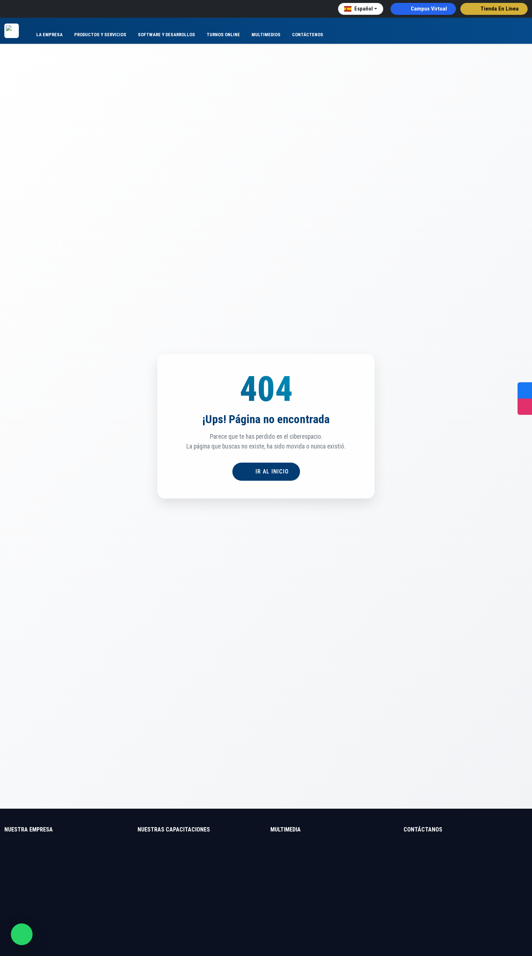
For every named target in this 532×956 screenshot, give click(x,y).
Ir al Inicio (271, 471)
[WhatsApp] (22, 934)
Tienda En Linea (499, 8)
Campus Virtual (428, 8)
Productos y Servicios (100, 34)
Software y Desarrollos (166, 34)
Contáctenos (307, 34)
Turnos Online (223, 34)
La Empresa (49, 34)
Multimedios (266, 34)
